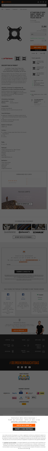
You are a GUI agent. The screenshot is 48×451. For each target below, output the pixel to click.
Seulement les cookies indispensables (24, 429)
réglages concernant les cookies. (24, 421)
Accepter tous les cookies (23, 425)
